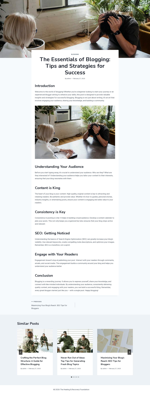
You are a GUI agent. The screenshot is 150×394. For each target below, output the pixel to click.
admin (69, 78)
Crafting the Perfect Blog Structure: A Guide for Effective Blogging (33, 361)
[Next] (129, 352)
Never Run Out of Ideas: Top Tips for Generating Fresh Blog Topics (73, 361)
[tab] (71, 377)
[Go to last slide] (20, 352)
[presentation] (35, 341)
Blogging (75, 54)
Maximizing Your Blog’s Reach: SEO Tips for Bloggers (49, 305)
